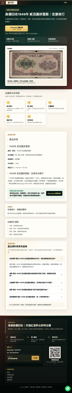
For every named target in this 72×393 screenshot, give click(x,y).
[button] (3, 3)
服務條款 (38, 387)
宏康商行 (26, 387)
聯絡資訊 (44, 387)
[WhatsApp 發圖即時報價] (67, 388)
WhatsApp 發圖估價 (54, 193)
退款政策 (49, 387)
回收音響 (9, 377)
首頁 (8, 372)
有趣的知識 (10, 375)
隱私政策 (32, 387)
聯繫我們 (9, 380)
